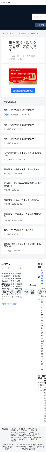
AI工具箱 (13, 429)
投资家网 (36, 434)
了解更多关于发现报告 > (10, 304)
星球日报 (34, 439)
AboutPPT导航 (15, 434)
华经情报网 (14, 430)
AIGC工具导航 (32, 429)
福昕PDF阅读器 (16, 437)
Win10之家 (26, 434)
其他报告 (22, 33)
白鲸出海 (13, 441)
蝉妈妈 (21, 435)
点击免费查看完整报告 (23, 90)
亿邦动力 (13, 435)
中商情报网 (27, 437)
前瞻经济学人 (38, 437)
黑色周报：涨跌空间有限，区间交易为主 (22, 47)
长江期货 (12, 59)
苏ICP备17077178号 (23, 444)
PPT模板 (31, 432)
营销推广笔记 (30, 435)
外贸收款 (22, 429)
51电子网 (24, 430)
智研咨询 (22, 432)
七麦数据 (13, 439)
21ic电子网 (33, 430)
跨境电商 (13, 432)
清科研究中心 (23, 439)
